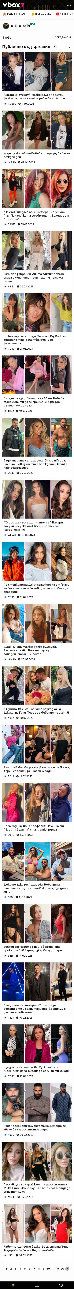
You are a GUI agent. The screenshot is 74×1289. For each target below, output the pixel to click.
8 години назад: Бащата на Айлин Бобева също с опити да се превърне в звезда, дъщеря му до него (33, 401)
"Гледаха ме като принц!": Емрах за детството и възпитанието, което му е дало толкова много (34, 1008)
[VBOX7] (13, 5)
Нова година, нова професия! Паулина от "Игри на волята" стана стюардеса (33, 827)
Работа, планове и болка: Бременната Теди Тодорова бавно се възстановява (35, 1248)
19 (57, 1268)
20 (62, 1268)
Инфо (7, 37)
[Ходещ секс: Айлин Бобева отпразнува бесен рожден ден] (37, 130)
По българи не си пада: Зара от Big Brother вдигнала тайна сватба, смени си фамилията (34, 339)
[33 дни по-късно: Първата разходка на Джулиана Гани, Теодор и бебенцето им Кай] (37, 685)
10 (48, 1268)
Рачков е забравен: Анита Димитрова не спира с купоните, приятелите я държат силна (34, 277)
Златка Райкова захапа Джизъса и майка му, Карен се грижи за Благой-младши (36, 769)
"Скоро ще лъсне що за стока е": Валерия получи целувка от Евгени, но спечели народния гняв (34, 525)
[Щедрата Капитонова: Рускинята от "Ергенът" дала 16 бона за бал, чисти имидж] (37, 1043)
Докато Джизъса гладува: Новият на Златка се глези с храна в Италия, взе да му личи (35, 888)
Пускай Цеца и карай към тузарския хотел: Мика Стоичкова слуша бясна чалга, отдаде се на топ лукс (36, 1187)
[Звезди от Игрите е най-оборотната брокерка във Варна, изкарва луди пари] (37, 923)
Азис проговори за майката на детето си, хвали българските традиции (34, 1127)
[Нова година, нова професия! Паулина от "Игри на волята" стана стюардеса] (37, 802)
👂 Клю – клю (41, 14)
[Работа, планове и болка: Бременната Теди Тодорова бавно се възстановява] (37, 1223)
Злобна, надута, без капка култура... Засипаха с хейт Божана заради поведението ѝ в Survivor (30, 650)
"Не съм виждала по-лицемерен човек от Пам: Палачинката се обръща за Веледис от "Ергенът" (36, 215)
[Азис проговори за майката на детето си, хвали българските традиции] (37, 1102)
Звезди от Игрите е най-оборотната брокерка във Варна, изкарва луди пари (32, 948)
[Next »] (67, 1269)
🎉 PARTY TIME (14, 14)
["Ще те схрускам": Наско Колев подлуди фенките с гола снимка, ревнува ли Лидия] (37, 71)
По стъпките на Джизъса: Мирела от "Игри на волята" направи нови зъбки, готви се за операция (36, 588)
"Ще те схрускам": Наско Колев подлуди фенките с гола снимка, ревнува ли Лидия (34, 96)
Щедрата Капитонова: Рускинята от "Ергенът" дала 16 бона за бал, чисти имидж (36, 1068)
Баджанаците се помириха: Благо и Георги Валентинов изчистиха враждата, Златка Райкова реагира (35, 463)
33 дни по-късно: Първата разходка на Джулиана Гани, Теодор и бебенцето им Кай (36, 710)
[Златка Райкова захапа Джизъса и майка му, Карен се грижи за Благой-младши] (37, 744)
